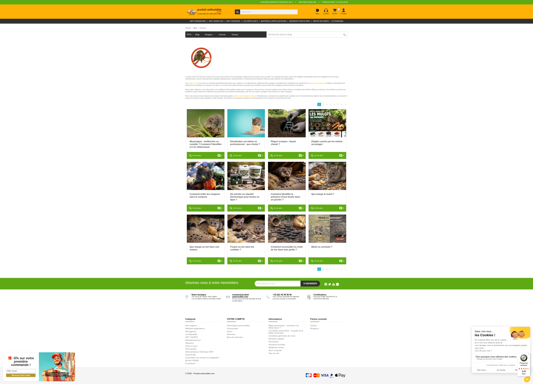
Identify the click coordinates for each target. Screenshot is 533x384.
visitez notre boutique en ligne (244, 96)
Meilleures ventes (276, 347)
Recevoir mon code (21, 375)
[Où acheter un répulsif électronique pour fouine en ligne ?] (246, 176)
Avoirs (229, 331)
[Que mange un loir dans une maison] (205, 229)
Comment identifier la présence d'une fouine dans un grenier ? (285, 197)
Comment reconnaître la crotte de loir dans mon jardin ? (287, 248)
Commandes (232, 328)
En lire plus (195, 155)
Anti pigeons (190, 331)
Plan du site (274, 353)
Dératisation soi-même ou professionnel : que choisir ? (245, 142)
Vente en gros (191, 346)
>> (345, 104)
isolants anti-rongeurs (317, 83)
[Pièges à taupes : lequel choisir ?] (287, 123)
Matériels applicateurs (195, 328)
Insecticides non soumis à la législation (202, 358)
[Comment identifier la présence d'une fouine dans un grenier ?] (287, 176)
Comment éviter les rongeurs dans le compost (205, 195)
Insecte (222, 34)
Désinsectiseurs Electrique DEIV (199, 352)
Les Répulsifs (191, 334)
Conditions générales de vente (282, 336)
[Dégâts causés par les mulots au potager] (327, 123)
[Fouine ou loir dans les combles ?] (246, 229)
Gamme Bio (190, 355)
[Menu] (528, 354)
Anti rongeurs (191, 325)
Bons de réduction (235, 337)
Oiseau (235, 34)
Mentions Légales (276, 339)
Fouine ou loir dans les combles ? (242, 248)
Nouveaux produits (277, 344)
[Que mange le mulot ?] (327, 176)
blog (197, 34)
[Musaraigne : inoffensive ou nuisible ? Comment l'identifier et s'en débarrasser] (205, 123)
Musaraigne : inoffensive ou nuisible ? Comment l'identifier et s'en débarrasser (206, 144)
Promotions (190, 363)
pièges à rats (193, 83)
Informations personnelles (238, 325)
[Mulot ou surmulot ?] (327, 229)
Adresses (231, 334)
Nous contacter (275, 350)
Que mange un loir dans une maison (204, 248)
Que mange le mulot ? (322, 194)
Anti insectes (190, 349)
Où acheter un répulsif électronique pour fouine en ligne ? (244, 197)
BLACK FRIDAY (192, 360)
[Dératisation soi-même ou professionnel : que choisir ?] (246, 123)
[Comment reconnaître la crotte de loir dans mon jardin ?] (287, 229)
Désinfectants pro (193, 340)
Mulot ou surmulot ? (321, 247)
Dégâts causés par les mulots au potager (326, 142)
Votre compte (236, 319)
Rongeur (209, 34)
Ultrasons (189, 343)
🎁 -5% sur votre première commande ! (21, 362)
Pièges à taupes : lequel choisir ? (283, 142)
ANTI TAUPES (191, 337)
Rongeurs (314, 328)
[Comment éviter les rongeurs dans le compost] (205, 176)
